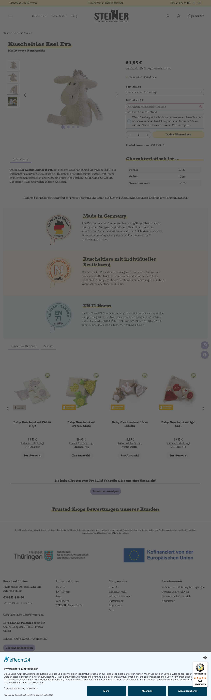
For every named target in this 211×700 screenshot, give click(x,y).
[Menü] (206, 664)
